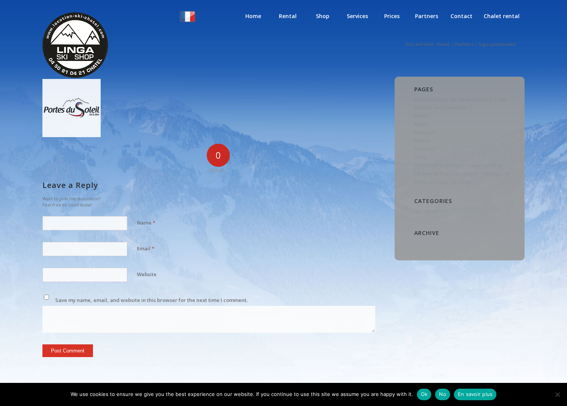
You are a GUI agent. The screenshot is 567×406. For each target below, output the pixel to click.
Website (147, 274)
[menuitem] (203, 22)
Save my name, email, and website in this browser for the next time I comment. (151, 300)
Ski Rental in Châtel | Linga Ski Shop (458, 165)
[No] (557, 394)
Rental (422, 140)
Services (424, 148)
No (442, 394)
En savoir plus (475, 394)
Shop (420, 157)
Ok (424, 394)
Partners (424, 132)
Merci (421, 124)
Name (146, 222)
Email (145, 248)
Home (421, 115)
